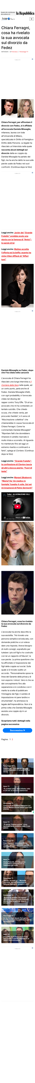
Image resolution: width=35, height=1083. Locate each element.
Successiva (16, 730)
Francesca (14, 51)
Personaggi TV (23, 51)
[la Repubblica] (25, 14)
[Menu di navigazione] (31, 19)
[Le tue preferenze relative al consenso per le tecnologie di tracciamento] (33, 812)
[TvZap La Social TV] (8, 19)
